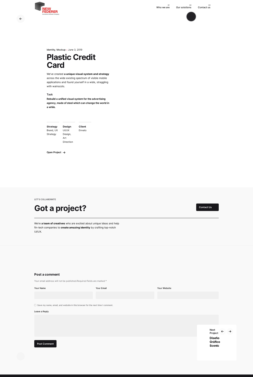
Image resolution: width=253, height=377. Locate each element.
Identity (51, 49)
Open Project (54, 152)
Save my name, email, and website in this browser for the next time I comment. (75, 305)
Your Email (101, 288)
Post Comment (45, 343)
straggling (102, 82)
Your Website (164, 288)
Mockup (61, 49)
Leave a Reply (41, 311)
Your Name (40, 288)
